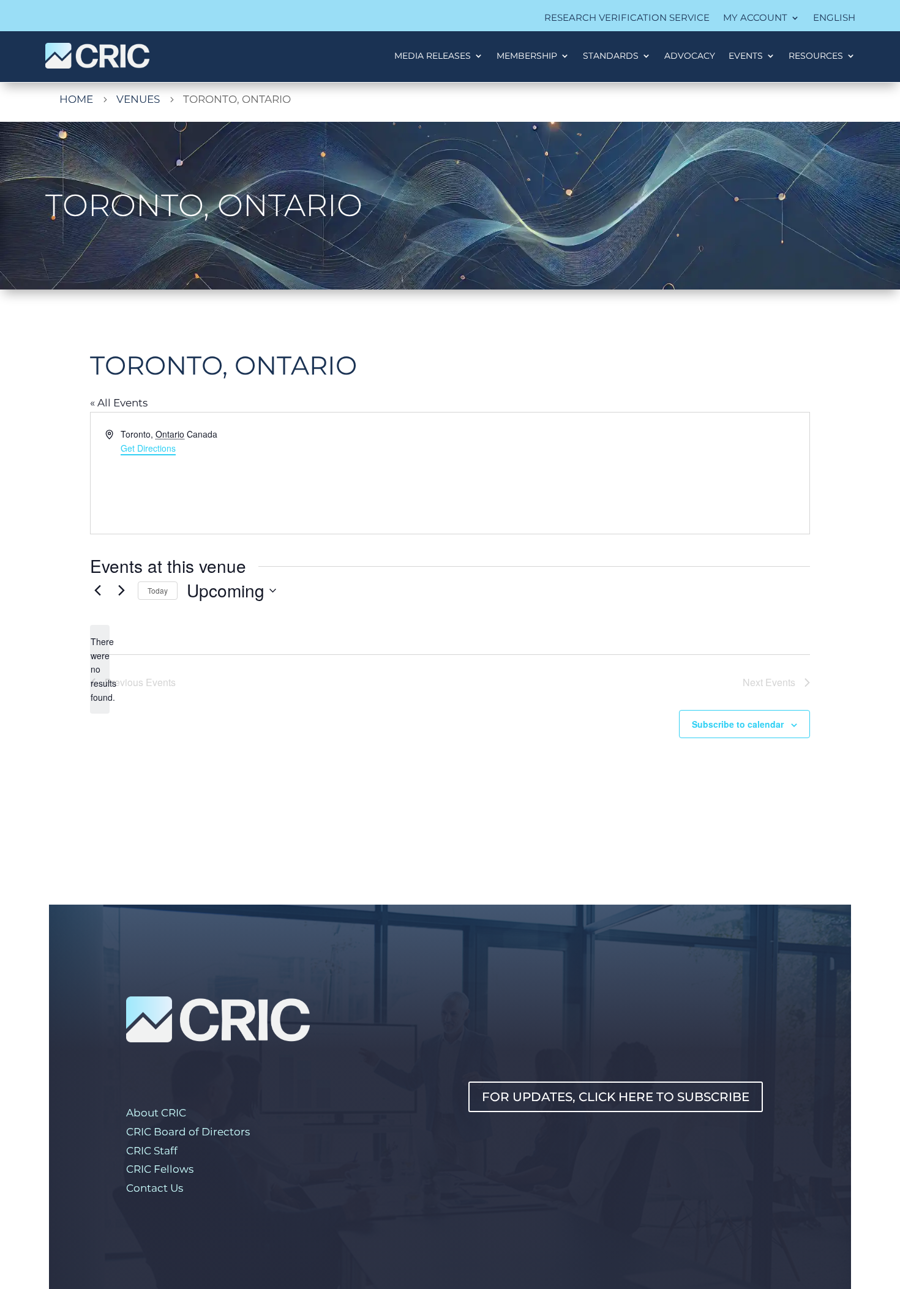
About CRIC (156, 1113)
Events (746, 55)
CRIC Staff (152, 1151)
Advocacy (689, 55)
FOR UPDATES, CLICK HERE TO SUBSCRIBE (615, 1096)
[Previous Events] (97, 590)
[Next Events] (121, 590)
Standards (611, 55)
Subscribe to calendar (738, 724)
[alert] (100, 669)
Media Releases (432, 55)
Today (158, 590)
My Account (755, 18)
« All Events (119, 403)
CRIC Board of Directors (188, 1132)
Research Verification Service (627, 18)
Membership (527, 55)
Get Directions (148, 448)
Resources (816, 55)
